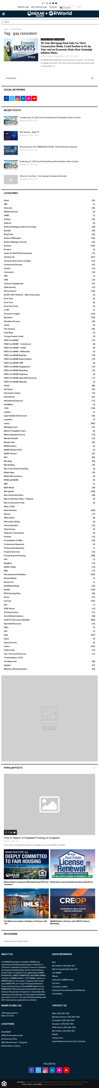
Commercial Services (13, 265)
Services (7, 601)
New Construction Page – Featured (18, 499)
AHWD (6, 215)
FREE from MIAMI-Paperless (16, 374)
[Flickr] (59, 1070)
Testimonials (9, 650)
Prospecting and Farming (15, 556)
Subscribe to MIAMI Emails (63, 980)
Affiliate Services (11, 212)
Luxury (6, 423)
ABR (5, 204)
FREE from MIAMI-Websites (15, 382)
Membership (9, 442)
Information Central (12, 393)
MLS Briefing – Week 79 (29, 132)
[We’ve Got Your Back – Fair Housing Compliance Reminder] (11, 179)
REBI (6, 571)
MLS (5, 457)
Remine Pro (9, 582)
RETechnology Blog (12, 593)
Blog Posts (8, 234)
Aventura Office (10, 1039)
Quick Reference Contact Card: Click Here (68, 1041)
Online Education (11, 525)
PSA (5, 559)
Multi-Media (9, 488)
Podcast (7, 537)
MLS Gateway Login (39, 7)
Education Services (12, 321)
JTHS (6, 408)
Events (6, 325)
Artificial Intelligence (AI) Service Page (20, 227)
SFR (5, 605)
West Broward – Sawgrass (16, 1042)
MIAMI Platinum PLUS (13, 450)
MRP (6, 484)
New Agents (9, 491)
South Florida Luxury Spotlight (16, 620)
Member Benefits (11, 438)
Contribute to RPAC (60, 987)
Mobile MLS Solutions (13, 476)
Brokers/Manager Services (15, 242)
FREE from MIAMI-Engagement (17, 367)
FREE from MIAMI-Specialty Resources (20, 378)
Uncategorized (10, 661)
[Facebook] (31, 1070)
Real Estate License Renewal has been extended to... (72, 882)
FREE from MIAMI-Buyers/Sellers (18, 359)
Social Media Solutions (13, 616)
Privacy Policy (27, 1084)
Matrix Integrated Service (14, 435)
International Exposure (13, 401)
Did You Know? (10, 291)
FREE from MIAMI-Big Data (15, 355)
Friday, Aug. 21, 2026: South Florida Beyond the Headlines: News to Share (49, 161)
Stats (6, 635)
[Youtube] (66, 1070)
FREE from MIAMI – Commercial (17, 344)
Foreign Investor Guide (13, 336)
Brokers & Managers (12, 238)
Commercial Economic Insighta (17, 261)
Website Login (23, 7)
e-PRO (6, 310)
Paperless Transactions (14, 533)
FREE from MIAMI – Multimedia (17, 351)
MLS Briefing (9, 465)
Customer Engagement (13, 284)
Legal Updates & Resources (15, 416)
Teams (7, 646)
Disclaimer (21, 1082)
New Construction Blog (13, 495)
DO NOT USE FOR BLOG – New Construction (22, 295)
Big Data (7, 231)
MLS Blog (8, 461)
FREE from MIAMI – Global (15, 348)
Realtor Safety (10, 567)
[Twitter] (38, 1070)
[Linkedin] (52, 1070)
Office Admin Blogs (12, 522)
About (6, 200)
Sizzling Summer (11, 612)
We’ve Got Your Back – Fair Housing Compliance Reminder (43, 176)
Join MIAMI (56, 973)
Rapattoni (8, 563)
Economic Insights (47, 39)
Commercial (9, 257)
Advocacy (8, 208)
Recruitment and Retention (15, 574)
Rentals (7, 590)
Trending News (59, 39)
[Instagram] (45, 1070)
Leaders (7, 412)
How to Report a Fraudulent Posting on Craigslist (32, 837)
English (67, 8)
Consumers (9, 272)
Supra (6, 639)
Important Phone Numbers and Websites (68, 990)
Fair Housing (9, 329)
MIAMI (8, 1032)
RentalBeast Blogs (11, 586)
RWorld (55, 976)
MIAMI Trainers (10, 454)
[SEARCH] (92, 78)
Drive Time (8, 299)
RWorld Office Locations (10, 1046)
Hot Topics (8, 389)
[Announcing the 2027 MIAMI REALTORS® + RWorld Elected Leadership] (11, 150)
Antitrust (7, 223)
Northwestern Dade (15, 1035)
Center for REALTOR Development (18, 253)
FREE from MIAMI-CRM (13, 363)
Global (6, 386)
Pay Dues (53, 7)
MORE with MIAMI (11, 480)
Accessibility (57, 994)
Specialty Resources (12, 624)
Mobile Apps (9, 472)
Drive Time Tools (11, 306)
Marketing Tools (11, 427)
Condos (7, 268)
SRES (6, 627)
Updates (7, 665)
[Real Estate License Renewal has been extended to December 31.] (72, 864)
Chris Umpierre (48, 56)
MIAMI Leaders (10, 446)
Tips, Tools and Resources (15, 654)
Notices (7, 514)
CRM (6, 280)
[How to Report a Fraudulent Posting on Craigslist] (49, 804)
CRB (5, 276)
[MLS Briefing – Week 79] (11, 135)
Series (6, 597)
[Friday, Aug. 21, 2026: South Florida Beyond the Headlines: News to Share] (11, 165)
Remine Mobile (10, 578)
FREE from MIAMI (11, 340)
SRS (5, 631)
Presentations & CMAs (13, 540)
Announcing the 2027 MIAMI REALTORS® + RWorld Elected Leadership (48, 147)
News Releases (10, 510)
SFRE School (9, 609)
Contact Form (57, 1038)
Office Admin (9, 518)
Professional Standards (14, 544)
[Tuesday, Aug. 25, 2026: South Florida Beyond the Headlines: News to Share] (11, 121)
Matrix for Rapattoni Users (15, 431)
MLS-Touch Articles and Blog (16, 469)
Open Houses (9, 529)
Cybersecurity (10, 287)
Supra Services (10, 643)
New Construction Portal (14, 503)
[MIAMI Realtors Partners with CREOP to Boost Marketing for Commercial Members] (72, 903)
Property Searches (12, 552)
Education (8, 317)
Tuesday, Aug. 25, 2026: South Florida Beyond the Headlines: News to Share (50, 118)
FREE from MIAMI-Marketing (16, 370)
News (6, 506)
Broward (7, 246)
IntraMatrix (8, 404)
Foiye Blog (8, 333)
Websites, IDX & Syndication (15, 669)
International (9, 397)
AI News (7, 219)
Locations (8, 419)
